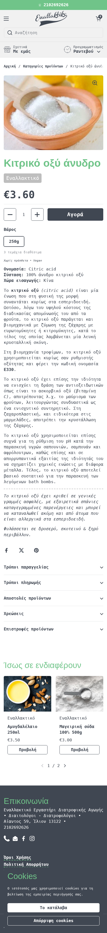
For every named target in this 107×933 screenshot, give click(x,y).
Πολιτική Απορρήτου (26, 864)
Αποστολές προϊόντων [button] (27, 598)
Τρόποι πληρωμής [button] (22, 582)
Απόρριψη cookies (53, 920)
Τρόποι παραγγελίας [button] (26, 567)
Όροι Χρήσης (17, 857)
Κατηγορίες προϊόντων (43, 66)
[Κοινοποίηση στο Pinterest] (37, 550)
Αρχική (10, 66)
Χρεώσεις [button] (14, 613)
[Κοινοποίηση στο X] (22, 550)
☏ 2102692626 (53, 5)
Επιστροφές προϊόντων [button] (29, 629)
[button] (98, 19)
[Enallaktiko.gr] (52, 19)
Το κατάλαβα (53, 907)
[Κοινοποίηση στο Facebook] (7, 550)
